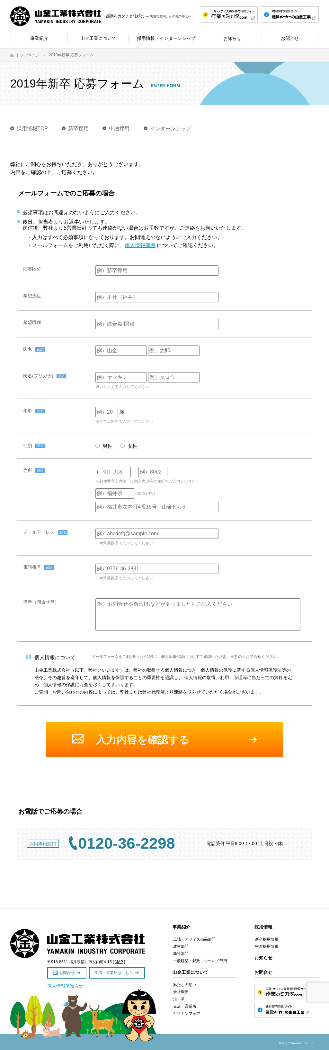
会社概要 (181, 992)
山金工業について (191, 972)
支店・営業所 (184, 1006)
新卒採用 (78, 128)
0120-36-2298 (126, 843)
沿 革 (179, 999)
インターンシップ (170, 128)
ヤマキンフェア (186, 1013)
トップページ (27, 55)
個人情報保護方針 (65, 986)
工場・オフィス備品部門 (194, 939)
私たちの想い (184, 984)
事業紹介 (182, 926)
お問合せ (67, 973)
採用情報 (263, 926)
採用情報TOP (32, 128)
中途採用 (119, 128)
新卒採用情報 (266, 939)
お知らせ (263, 957)
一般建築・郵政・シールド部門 (200, 961)
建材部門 (181, 946)
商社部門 (181, 953)
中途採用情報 (266, 946)
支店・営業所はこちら (113, 973)
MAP (119, 962)
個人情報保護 (140, 245)
